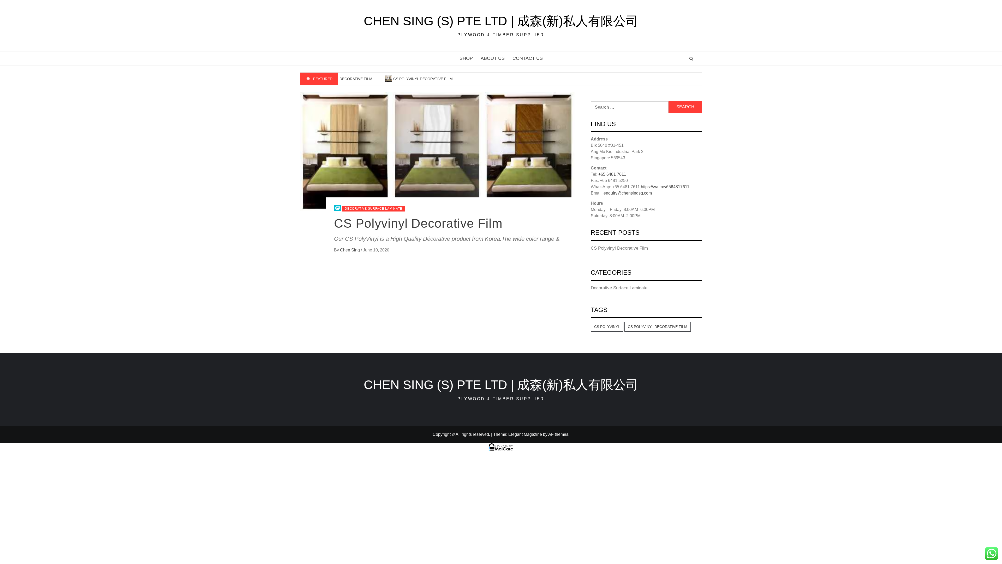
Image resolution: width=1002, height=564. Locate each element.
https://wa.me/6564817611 (665, 187)
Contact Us (527, 58)
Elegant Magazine (525, 434)
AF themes (558, 434)
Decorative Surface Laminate (373, 208)
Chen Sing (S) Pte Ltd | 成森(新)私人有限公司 (501, 21)
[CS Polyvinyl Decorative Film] (437, 151)
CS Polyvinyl (607, 327)
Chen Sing (350, 250)
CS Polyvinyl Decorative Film (417, 79)
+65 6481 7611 (612, 174)
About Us (493, 58)
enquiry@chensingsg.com (628, 193)
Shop (466, 58)
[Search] (691, 59)
